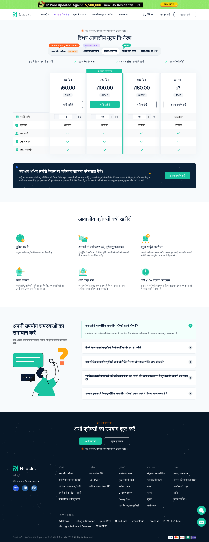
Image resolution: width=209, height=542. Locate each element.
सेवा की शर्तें (17, 537)
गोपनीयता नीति (30, 537)
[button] (56, 116)
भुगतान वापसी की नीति (47, 537)
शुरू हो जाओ (117, 441)
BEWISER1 (101, 526)
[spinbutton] (66, 116)
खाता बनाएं (185, 14)
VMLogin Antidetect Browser (75, 526)
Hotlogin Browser (85, 521)
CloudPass (121, 521)
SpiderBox (105, 521)
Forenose (154, 521)
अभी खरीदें (90, 441)
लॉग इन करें (165, 14)
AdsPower (64, 521)
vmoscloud (138, 521)
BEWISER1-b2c (172, 521)
